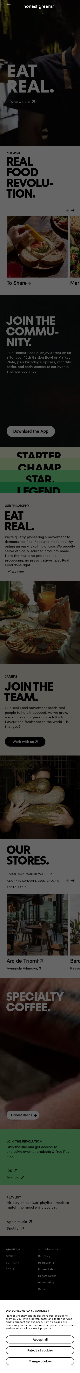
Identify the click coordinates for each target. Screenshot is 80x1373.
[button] (8, 6)
